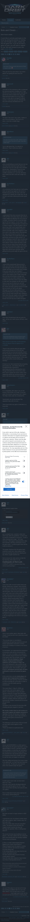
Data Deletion (5, 495)
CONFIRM (9, 489)
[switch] (23, 461)
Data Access (15, 495)
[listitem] (15, 457)
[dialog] (15, 461)
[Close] (26, 427)
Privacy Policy (24, 495)
